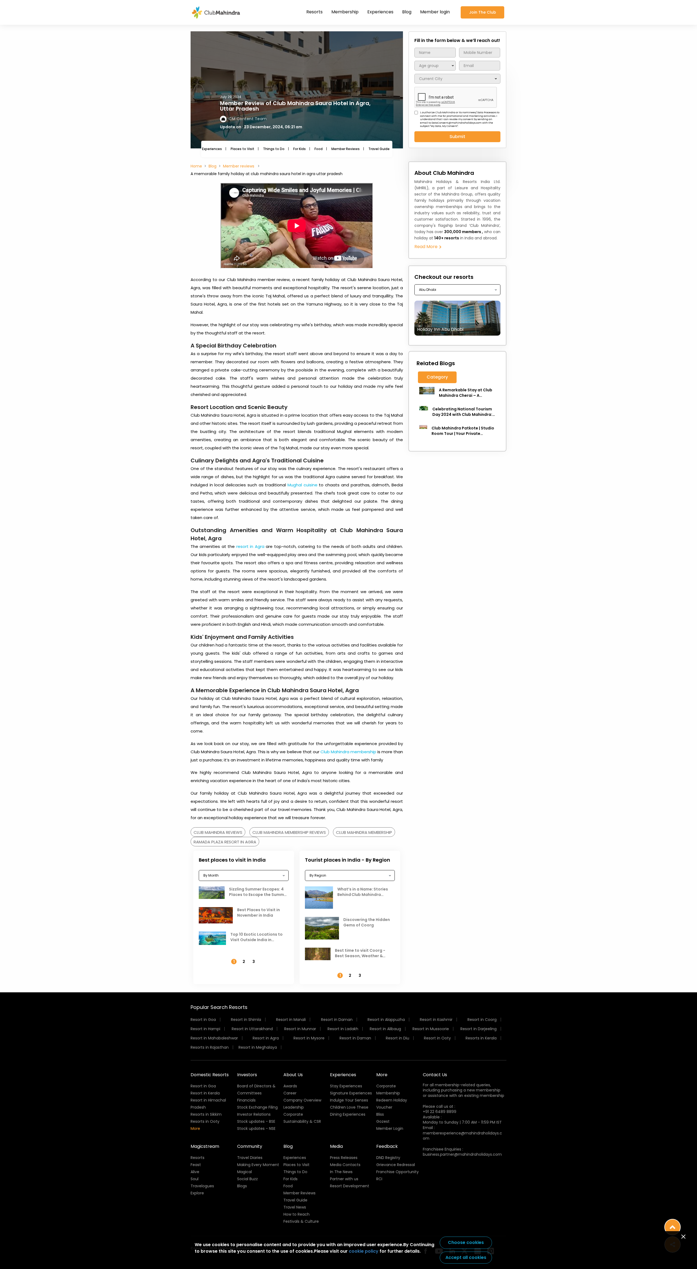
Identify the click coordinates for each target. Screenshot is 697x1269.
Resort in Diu (397, 1038)
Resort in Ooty (437, 1038)
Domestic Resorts (210, 1075)
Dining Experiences (347, 1114)
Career (289, 1093)
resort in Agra (250, 546)
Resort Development (349, 1186)
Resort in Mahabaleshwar (214, 1038)
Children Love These (349, 1107)
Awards (290, 1086)
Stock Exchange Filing (257, 1107)
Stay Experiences (346, 1086)
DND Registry (388, 1157)
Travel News (294, 1207)
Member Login (389, 1128)
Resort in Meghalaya (258, 1047)
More (195, 1128)
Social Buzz (247, 1179)
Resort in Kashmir (436, 1019)
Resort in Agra (266, 1038)
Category (437, 377)
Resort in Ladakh (343, 1029)
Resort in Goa (203, 1019)
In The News (341, 1172)
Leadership (293, 1107)
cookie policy (363, 1251)
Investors (247, 1075)
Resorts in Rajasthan (210, 1047)
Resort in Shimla (246, 1019)
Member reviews (239, 166)
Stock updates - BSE (256, 1121)
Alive (195, 1172)
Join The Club (482, 12)
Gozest (383, 1121)
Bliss (380, 1114)
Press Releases (343, 1157)
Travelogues (202, 1186)
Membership (345, 12)
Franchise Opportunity (397, 1172)
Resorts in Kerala (481, 1038)
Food (318, 149)
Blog (406, 12)
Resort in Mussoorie (430, 1029)
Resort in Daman (337, 1019)
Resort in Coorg (482, 1019)
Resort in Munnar (300, 1029)
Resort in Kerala (205, 1093)
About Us (293, 1075)
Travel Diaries (249, 1157)
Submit (457, 136)
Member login (435, 12)
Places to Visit (242, 149)
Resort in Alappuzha (386, 1019)
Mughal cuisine (302, 485)
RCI (379, 1179)
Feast (196, 1164)
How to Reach (296, 1214)
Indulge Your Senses (349, 1100)
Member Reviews (345, 149)
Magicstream (205, 1146)
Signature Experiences (351, 1093)
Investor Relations (254, 1114)
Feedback (387, 1146)
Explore (197, 1193)
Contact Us (435, 1075)
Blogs (242, 1186)
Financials (246, 1100)
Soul (194, 1179)
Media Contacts (345, 1164)
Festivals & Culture (301, 1221)
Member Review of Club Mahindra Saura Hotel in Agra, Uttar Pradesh (295, 105)
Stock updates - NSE (256, 1128)
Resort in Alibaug (385, 1029)
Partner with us (344, 1179)
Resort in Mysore (309, 1038)
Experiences (380, 12)
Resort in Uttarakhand (252, 1029)
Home (196, 166)
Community (249, 1146)
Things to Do (274, 149)
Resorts (314, 12)
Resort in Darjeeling (478, 1029)
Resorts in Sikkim (206, 1114)
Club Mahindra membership (348, 752)
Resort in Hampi (205, 1029)
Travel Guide (379, 149)
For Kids (299, 149)
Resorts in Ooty (205, 1121)
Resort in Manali (291, 1019)
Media (336, 1146)
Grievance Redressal (395, 1164)
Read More (426, 246)
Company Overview (302, 1100)
